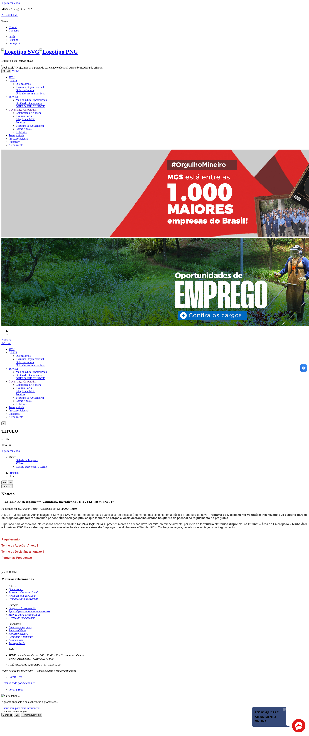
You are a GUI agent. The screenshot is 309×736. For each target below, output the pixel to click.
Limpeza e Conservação (22, 608)
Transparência (16, 135)
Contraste (14, 30)
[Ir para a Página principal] (39, 51)
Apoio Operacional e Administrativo (29, 611)
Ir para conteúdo (10, 2)
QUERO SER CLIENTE (30, 106)
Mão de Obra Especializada (31, 99)
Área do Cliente (17, 630)
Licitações (14, 141)
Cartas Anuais (23, 128)
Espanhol (14, 39)
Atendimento (16, 145)
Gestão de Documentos (29, 103)
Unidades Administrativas (30, 93)
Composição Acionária (28, 112)
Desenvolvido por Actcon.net (18, 682)
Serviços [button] (13, 96)
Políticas (20, 122)
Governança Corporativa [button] (22, 109)
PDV (11, 77)
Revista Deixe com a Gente (31, 466)
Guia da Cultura (25, 90)
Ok (17, 714)
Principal (14, 472)
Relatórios (21, 132)
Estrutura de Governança (30, 125)
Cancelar (7, 714)
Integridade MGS (25, 119)
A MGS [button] (13, 80)
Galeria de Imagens (27, 460)
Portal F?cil (15, 676)
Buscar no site (9, 60)
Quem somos (23, 83)
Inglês (12, 36)
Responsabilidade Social (22, 595)
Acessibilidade (9, 15)
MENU (16, 70)
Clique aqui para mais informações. (21, 708)
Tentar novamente (31, 714)
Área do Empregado (20, 627)
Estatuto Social (24, 116)
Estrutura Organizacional (30, 87)
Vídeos (20, 463)
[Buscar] (2, 65)
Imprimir (7, 486)
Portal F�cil (16, 689)
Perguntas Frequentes (21, 636)
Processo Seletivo (18, 138)
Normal (13, 27)
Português (14, 43)
